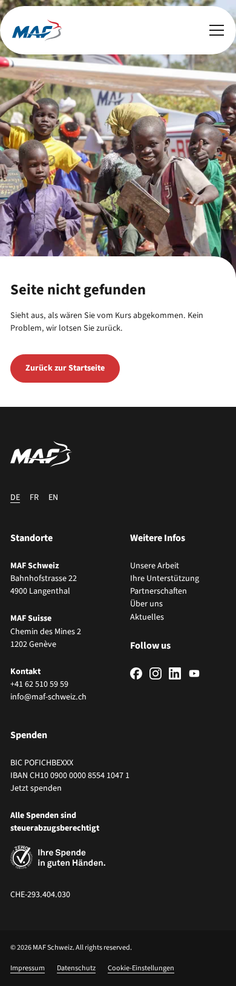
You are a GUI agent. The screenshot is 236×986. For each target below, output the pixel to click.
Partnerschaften (158, 591)
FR (34, 497)
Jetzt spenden (36, 788)
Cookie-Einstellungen (141, 968)
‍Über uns (146, 604)
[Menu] (217, 30)
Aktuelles (147, 617)
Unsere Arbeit (154, 566)
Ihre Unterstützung (164, 578)
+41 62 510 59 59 (39, 684)
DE (15, 497)
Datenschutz (76, 968)
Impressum (27, 968)
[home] (37, 30)
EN (53, 497)
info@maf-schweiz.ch (48, 697)
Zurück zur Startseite (65, 368)
